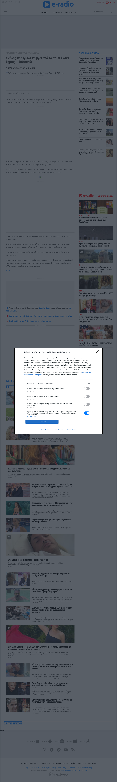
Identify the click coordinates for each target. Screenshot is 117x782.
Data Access (58, 430)
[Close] (98, 352)
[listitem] (58, 383)
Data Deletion (46, 430)
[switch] (87, 388)
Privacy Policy (71, 430)
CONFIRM (42, 421)
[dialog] (58, 391)
